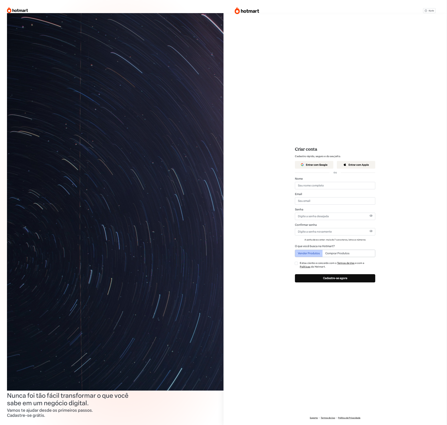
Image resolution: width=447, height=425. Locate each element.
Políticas (305, 266)
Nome (299, 178)
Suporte (314, 418)
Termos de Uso (346, 263)
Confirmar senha (306, 224)
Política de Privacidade (349, 418)
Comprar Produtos (337, 253)
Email (298, 194)
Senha (299, 209)
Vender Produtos (309, 253)
